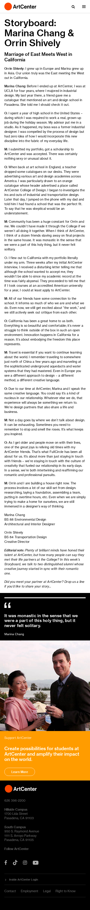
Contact (10, 891)
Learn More (19, 772)
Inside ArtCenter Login (23, 879)
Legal (47, 891)
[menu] (84, 6)
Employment (29, 891)
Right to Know (65, 891)
